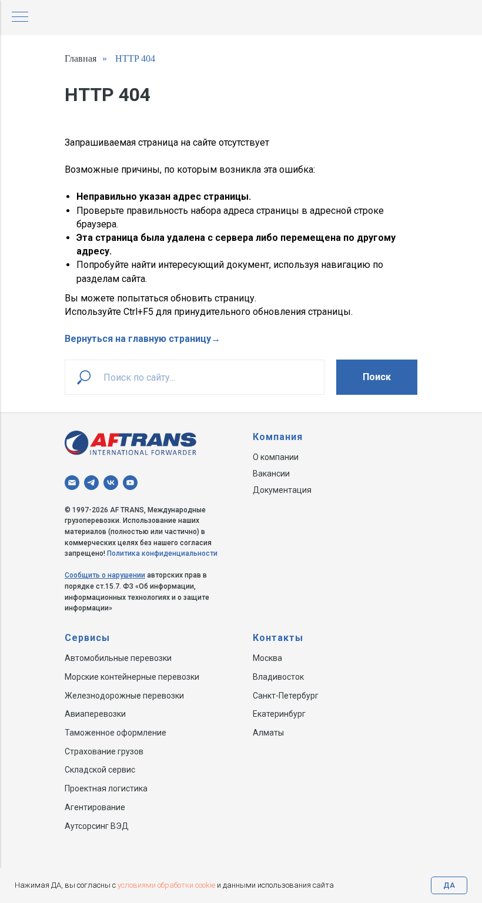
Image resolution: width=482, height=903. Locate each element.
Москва (267, 658)
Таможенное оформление (115, 732)
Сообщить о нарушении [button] (105, 575)
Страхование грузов (104, 751)
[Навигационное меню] (20, 18)
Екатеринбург (279, 714)
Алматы (268, 732)
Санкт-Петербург (286, 695)
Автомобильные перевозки (118, 658)
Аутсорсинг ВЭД (97, 826)
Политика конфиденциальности (162, 553)
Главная (80, 58)
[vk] (110, 482)
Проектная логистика (106, 788)
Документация (282, 490)
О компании (276, 457)
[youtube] (130, 482)
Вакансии (271, 473)
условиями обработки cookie (166, 885)
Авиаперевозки (95, 714)
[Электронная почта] (72, 482)
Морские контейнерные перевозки (132, 677)
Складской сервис (100, 769)
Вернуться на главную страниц (135, 338)
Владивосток (278, 677)
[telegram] (91, 482)
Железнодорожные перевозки (124, 695)
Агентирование (95, 807)
